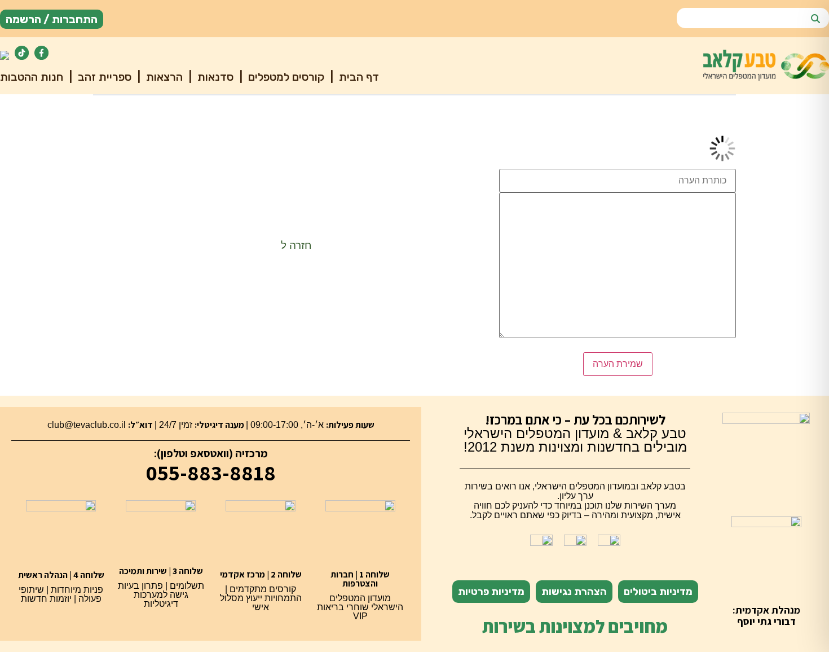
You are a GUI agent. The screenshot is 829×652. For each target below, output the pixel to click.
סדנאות (214, 77)
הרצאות (163, 77)
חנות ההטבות (31, 77)
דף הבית (357, 77)
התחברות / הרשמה (52, 19)
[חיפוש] (815, 19)
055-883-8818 (211, 472)
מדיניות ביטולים (658, 591)
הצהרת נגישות (574, 591)
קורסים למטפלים (284, 77)
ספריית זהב (103, 77)
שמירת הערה (618, 364)
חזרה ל (296, 245)
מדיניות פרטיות (491, 591)
